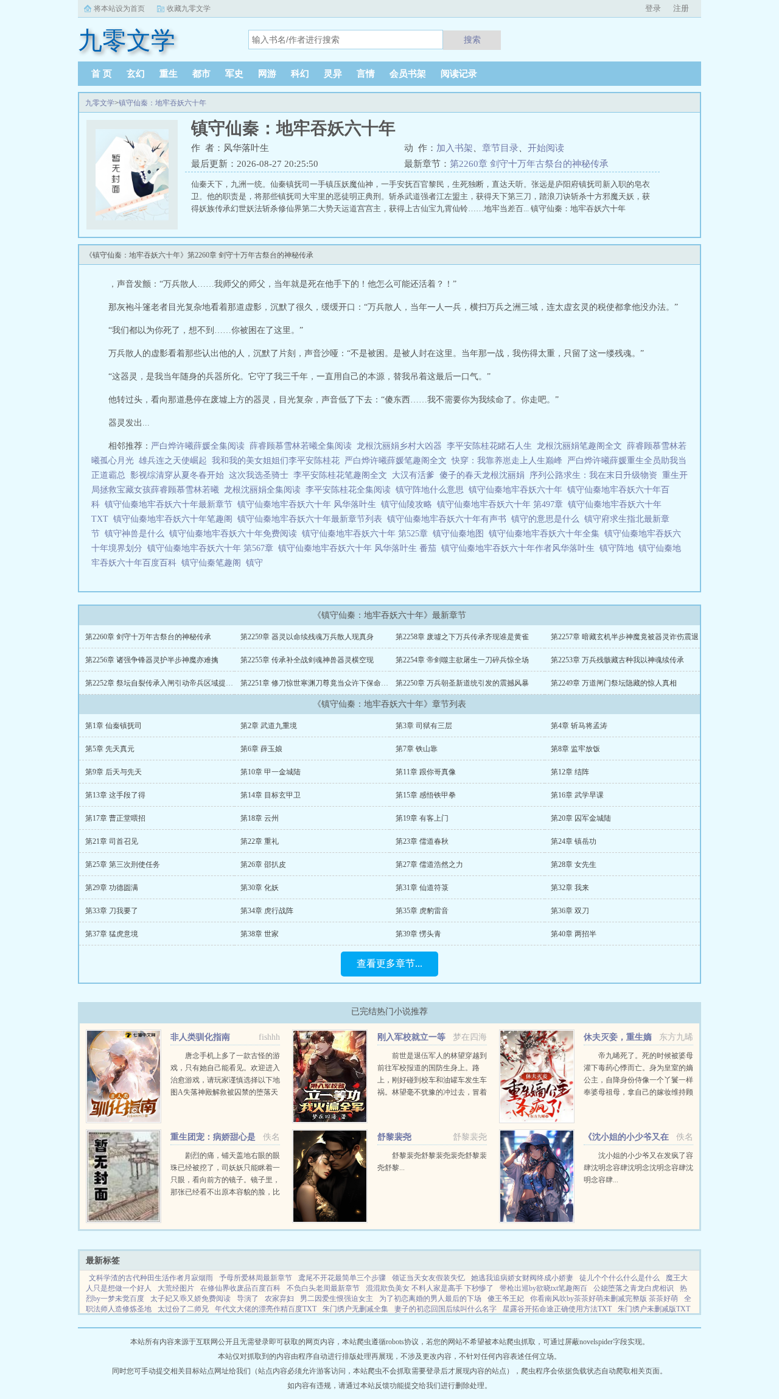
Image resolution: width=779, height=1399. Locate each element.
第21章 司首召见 (111, 841)
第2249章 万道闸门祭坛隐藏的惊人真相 (614, 683)
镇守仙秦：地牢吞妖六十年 (162, 103)
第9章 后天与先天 (113, 772)
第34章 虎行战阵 (266, 910)
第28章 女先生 (573, 864)
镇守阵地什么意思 (432, 489)
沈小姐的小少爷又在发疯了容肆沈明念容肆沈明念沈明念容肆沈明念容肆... (638, 1167)
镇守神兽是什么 (137, 533)
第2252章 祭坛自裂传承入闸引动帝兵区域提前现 (162, 683)
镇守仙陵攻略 (409, 504)
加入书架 (454, 148)
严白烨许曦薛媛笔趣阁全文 (395, 460)
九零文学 (99, 103)
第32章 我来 (570, 887)
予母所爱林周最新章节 (255, 1278)
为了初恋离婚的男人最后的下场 (430, 1298)
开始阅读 (546, 148)
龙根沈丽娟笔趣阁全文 (579, 446)
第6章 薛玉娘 (261, 749)
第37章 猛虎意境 (111, 934)
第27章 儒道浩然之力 (429, 864)
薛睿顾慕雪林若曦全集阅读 (301, 446)
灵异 (333, 74)
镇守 (257, 562)
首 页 (101, 74)
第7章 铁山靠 (417, 749)
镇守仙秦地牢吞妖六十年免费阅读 (235, 533)
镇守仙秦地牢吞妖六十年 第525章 (367, 533)
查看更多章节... (389, 963)
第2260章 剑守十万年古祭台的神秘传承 (529, 164)
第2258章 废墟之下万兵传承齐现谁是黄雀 (462, 637)
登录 (653, 8)
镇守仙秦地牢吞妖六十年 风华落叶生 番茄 (359, 548)
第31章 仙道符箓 (422, 887)
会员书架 (408, 74)
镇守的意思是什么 (547, 519)
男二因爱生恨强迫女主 (336, 1298)
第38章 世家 (259, 934)
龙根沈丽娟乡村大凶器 (399, 446)
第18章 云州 (259, 818)
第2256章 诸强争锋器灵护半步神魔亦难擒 (151, 660)
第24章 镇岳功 (573, 841)
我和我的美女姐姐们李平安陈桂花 (276, 460)
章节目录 (500, 148)
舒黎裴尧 (394, 1136)
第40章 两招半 (573, 934)
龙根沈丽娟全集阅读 (262, 489)
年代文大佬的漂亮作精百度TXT (265, 1309)
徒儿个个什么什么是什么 (619, 1278)
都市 (201, 74)
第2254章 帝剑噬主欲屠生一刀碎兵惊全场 (462, 660)
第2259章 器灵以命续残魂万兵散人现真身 (307, 637)
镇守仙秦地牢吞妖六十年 (518, 489)
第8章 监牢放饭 (575, 749)
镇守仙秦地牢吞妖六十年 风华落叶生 (309, 504)
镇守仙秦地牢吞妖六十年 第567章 (212, 548)
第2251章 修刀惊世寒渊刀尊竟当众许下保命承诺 (318, 683)
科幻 (300, 74)
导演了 (248, 1298)
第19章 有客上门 (422, 818)
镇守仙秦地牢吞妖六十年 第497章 (502, 504)
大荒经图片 (176, 1288)
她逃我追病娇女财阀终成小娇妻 (522, 1278)
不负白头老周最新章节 (323, 1288)
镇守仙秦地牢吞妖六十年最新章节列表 (312, 519)
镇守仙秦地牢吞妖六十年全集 (546, 533)
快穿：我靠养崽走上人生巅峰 (507, 460)
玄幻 (136, 74)
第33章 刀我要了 (111, 910)
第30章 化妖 (259, 887)
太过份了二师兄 (183, 1309)
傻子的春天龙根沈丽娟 (482, 475)
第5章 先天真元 (109, 749)
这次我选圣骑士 (258, 475)
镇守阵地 (618, 548)
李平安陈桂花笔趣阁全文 (340, 475)
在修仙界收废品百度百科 (240, 1288)
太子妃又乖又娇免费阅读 (190, 1298)
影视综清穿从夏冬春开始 (177, 475)
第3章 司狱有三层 (424, 725)
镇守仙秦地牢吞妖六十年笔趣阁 (175, 519)
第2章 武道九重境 (268, 725)
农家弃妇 (279, 1298)
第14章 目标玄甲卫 (270, 795)
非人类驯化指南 (200, 1037)
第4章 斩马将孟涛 (579, 725)
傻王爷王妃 (505, 1298)
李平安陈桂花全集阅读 (348, 489)
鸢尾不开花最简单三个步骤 (342, 1278)
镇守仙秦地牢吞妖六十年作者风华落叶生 (520, 548)
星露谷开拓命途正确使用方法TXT (557, 1309)
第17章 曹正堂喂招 (115, 818)
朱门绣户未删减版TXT (654, 1309)
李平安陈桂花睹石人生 (489, 446)
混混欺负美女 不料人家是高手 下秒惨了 (430, 1288)
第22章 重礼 (259, 841)
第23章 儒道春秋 (422, 841)
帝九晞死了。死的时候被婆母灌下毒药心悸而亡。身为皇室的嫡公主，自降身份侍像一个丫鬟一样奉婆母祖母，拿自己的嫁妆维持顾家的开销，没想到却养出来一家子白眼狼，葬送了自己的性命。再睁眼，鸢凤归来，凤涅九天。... (638, 1092)
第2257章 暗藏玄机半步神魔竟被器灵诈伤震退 (625, 637)
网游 (267, 74)
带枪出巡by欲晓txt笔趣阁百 (543, 1288)
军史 (234, 74)
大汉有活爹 (413, 475)
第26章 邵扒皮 (263, 864)
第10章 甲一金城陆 (270, 772)
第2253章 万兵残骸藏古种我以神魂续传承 (617, 660)
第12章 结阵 (570, 772)
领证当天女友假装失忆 (428, 1278)
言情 (366, 74)
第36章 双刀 (570, 910)
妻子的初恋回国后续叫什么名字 (445, 1309)
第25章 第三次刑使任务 (122, 864)
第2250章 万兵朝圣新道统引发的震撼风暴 (462, 683)
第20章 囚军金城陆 (581, 818)
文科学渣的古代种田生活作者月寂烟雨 (151, 1278)
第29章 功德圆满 (111, 887)
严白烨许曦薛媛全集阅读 (198, 446)
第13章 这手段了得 (115, 795)
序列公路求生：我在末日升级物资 (593, 475)
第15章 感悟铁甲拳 (426, 795)
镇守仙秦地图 (461, 533)
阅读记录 (459, 74)
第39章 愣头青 (418, 934)
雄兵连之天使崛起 (173, 460)
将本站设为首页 (119, 8)
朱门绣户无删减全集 (355, 1309)
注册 (681, 8)
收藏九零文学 (189, 8)
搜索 (472, 39)
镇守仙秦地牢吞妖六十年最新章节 (171, 504)
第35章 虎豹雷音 (422, 910)
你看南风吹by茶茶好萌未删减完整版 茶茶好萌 (604, 1298)
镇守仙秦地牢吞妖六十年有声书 (449, 519)
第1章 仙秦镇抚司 (113, 725)
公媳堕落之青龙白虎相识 (633, 1288)
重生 (168, 74)
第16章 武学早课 (577, 795)
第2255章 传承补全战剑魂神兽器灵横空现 (307, 660)
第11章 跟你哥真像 (426, 772)
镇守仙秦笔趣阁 (213, 562)
